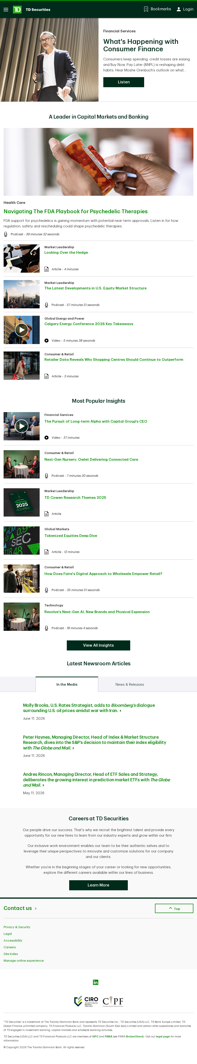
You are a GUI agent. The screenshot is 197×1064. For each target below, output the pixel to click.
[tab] (67, 684)
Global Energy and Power (64, 318)
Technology (53, 605)
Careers (10, 947)
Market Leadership (59, 247)
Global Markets (56, 529)
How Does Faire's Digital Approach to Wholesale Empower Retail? (103, 574)
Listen (124, 82)
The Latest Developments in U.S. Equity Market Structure (95, 288)
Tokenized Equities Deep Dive (70, 536)
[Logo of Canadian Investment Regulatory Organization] (86, 1001)
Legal (8, 933)
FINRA (108, 1036)
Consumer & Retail (59, 354)
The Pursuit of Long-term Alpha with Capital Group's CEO (95, 421)
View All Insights (98, 645)
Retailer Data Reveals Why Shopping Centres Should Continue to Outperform (113, 360)
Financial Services (119, 31)
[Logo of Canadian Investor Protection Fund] (113, 1001)
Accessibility (13, 940)
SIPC (95, 1036)
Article (56, 269)
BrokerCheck (134, 1036)
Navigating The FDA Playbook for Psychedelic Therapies (76, 211)
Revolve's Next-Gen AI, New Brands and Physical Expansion (97, 612)
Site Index (11, 953)
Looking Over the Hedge (66, 252)
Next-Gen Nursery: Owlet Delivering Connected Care (91, 459)
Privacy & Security (17, 927)
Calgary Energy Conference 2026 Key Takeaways (88, 324)
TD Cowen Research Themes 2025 (75, 498)
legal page (163, 1036)
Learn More (98, 885)
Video (56, 340)
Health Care (14, 203)
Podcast (17, 234)
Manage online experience (24, 960)
